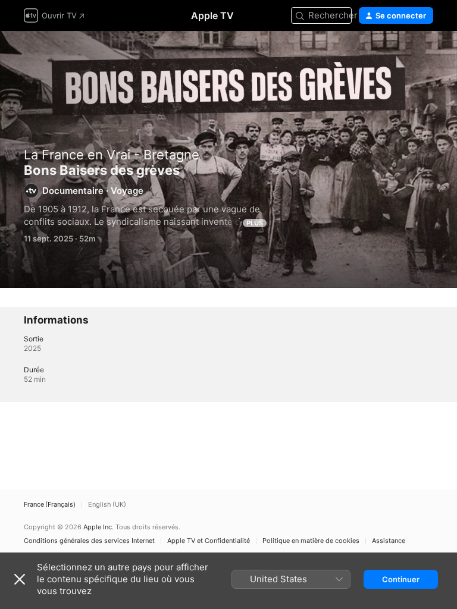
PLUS (254, 223)
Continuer (401, 579)
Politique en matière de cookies (310, 541)
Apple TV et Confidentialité (208, 541)
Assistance (388, 541)
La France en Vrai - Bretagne (111, 154)
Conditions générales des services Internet (89, 541)
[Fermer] (19, 579)
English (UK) (107, 504)
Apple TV (212, 15)
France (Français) (50, 504)
